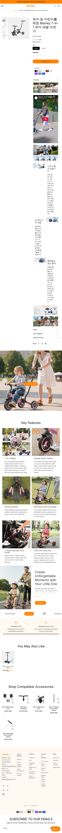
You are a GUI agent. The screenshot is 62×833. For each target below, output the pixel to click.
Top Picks (55, 760)
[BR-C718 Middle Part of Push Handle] (53, 698)
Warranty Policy (43, 776)
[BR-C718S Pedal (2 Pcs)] (8, 698)
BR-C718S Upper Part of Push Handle (8, 735)
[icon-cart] (58, 6)
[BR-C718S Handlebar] (23, 698)
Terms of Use (44, 761)
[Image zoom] (18, 28)
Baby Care (56, 757)
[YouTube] (3, 794)
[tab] (27, 408)
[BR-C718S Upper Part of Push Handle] (8, 724)
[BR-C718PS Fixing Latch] (38, 698)
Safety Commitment (20, 770)
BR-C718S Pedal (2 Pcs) (8, 707)
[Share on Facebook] (38, 343)
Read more (38, 596)
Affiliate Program (19, 765)
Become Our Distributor (32, 772)
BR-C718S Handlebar (23, 707)
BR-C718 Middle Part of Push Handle (54, 708)
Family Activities (55, 763)
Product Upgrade (43, 784)
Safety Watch (56, 767)
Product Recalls (43, 780)
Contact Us (32, 757)
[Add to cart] (12, 661)
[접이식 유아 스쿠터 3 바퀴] (8, 657)
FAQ (30, 760)
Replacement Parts (32, 768)
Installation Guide (32, 763)
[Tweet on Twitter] (42, 343)
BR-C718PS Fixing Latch (38, 707)
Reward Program (19, 774)
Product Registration (32, 777)
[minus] (34, 56)
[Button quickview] (12, 658)
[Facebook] (7, 786)
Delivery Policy (43, 769)
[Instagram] (3, 790)
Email (5, 828)
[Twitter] (3, 786)
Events (19, 762)
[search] (55, 6)
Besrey (33, 810)
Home (15, 10)
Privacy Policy (43, 764)
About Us (19, 759)
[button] (46, 61)
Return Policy (44, 772)
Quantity (36, 52)
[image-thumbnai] (4, 19)
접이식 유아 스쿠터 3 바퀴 (8, 667)
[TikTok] (7, 790)
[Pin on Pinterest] (45, 343)
